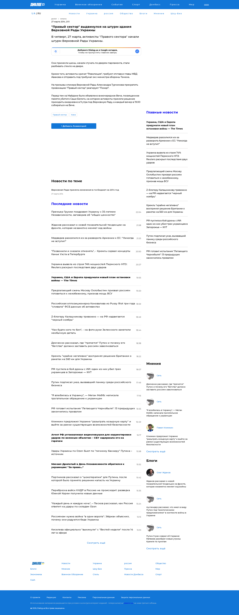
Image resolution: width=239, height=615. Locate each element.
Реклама (82, 597)
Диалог (54, 18)
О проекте (35, 597)
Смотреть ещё (96, 543)
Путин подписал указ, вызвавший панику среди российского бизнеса (166, 239)
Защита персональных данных (135, 597)
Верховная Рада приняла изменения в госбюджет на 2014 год (85, 190)
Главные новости (162, 112)
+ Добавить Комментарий (73, 126)
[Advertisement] (96, 151)
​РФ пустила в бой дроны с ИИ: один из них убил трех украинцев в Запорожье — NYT (167, 224)
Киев (73, 115)
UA (34, 13)
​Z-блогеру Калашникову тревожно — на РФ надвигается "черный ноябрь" (166, 193)
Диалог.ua (128, 603)
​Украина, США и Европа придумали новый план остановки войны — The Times (164, 125)
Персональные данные (104, 597)
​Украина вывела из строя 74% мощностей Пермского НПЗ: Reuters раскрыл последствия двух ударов (167, 157)
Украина (63, 18)
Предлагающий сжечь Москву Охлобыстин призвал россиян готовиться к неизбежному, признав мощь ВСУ (164, 176)
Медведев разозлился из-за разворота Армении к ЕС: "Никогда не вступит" (166, 140)
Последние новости (69, 204)
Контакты (67, 597)
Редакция (51, 597)
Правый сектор (60, 115)
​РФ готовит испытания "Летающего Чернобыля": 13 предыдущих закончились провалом (167, 254)
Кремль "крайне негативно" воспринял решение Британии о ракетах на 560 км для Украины (165, 208)
